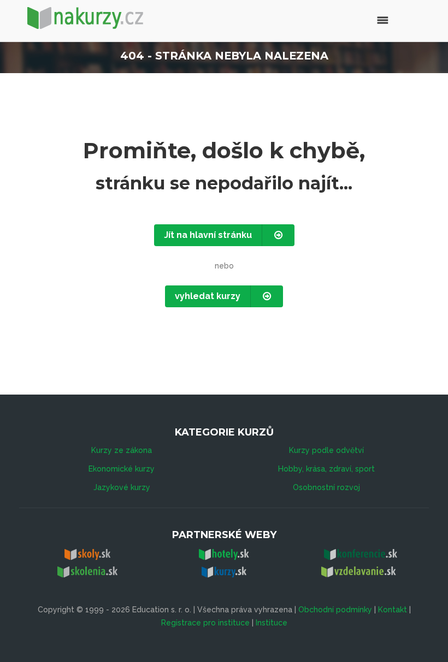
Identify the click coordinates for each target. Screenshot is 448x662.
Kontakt (392, 609)
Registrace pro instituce (205, 622)
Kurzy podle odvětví (326, 450)
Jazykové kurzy (121, 487)
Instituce (271, 622)
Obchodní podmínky (335, 609)
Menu (359, 19)
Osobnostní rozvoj (326, 487)
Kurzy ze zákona (121, 450)
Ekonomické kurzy (122, 468)
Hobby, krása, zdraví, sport (326, 468)
